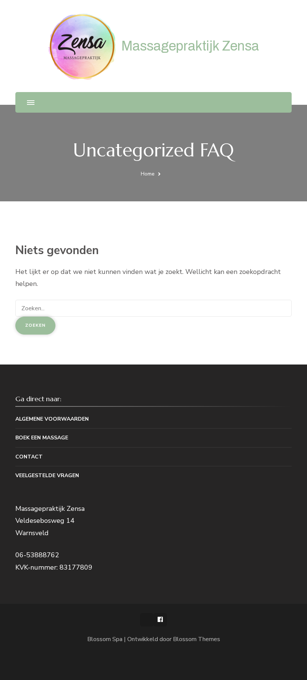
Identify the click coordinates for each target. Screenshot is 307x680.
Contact (29, 456)
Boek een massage (41, 437)
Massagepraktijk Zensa (190, 46)
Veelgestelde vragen (47, 475)
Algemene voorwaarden (52, 419)
